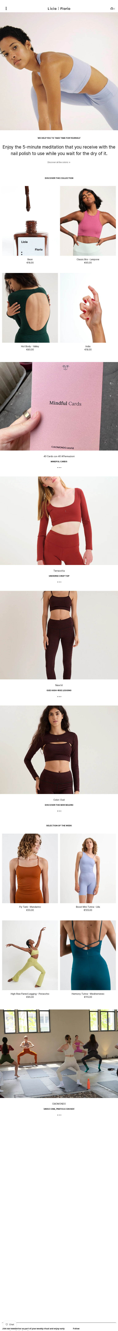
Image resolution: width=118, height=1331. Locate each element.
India (88, 346)
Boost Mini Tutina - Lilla (88, 907)
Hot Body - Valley (30, 346)
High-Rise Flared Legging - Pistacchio (30, 994)
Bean (30, 259)
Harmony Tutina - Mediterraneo (88, 994)
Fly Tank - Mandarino (30, 907)
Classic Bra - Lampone (88, 259)
